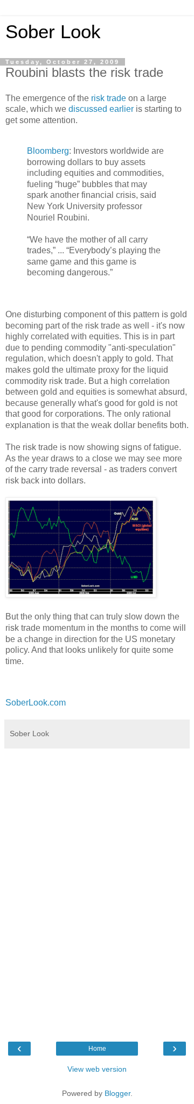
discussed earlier (101, 108)
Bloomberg (48, 150)
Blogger (117, 1093)
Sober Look (53, 32)
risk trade (108, 98)
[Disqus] (97, 888)
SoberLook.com (35, 702)
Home (97, 1048)
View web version (97, 1069)
